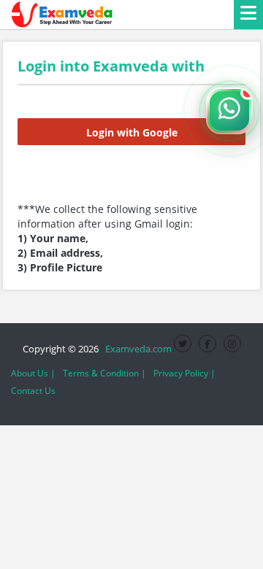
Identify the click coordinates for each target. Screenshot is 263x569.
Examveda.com (136, 348)
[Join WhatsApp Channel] (229, 111)
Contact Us (33, 390)
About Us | (33, 373)
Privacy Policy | (184, 373)
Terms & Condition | (104, 373)
